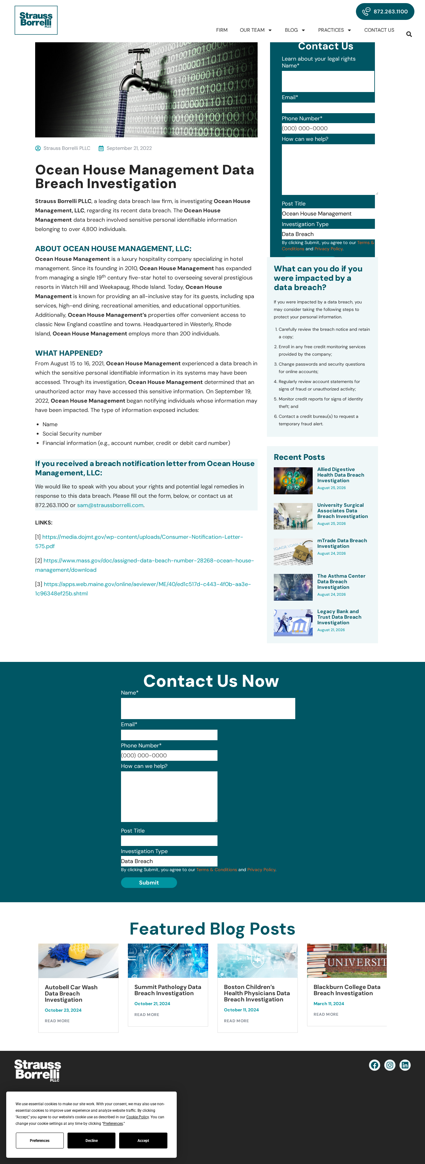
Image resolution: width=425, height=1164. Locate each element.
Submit (149, 882)
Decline (92, 1141)
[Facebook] (374, 1065)
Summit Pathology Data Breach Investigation (116, 990)
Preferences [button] (113, 1123)
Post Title (294, 203)
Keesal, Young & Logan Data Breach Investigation (383, 993)
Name (291, 65)
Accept (143, 1141)
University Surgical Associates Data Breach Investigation (342, 510)
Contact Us (379, 30)
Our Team (252, 30)
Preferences (39, 1141)
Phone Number (302, 118)
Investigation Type (305, 224)
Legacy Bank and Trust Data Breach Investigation (339, 617)
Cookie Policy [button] (137, 1117)
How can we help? (305, 139)
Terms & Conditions (216, 869)
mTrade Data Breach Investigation (342, 543)
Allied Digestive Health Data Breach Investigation (340, 475)
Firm (221, 30)
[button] (409, 34)
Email (290, 97)
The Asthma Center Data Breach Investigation (341, 581)
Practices (331, 30)
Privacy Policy (329, 249)
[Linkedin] (405, 1065)
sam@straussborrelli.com (110, 505)
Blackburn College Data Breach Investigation (295, 990)
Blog (291, 30)
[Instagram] (389, 1065)
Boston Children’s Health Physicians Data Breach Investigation (205, 993)
